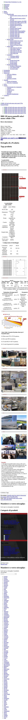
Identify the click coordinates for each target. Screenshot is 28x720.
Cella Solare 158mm (15, 49)
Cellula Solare (7, 533)
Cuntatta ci (6, 95)
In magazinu (7, 70)
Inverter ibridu (13, 63)
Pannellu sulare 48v (15, 36)
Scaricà (5, 85)
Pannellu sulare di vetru (9, 549)
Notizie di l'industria (12, 81)
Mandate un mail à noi (9, 138)
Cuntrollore (9, 54)
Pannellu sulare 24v (15, 33)
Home (5, 11)
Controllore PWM (14, 57)
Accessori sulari (14, 68)
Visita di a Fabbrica (11, 74)
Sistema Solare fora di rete (16, 40)
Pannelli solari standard (15, 24)
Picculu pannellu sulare (9, 550)
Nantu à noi (6, 73)
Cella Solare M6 (14, 53)
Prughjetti (9, 75)
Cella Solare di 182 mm (16, 50)
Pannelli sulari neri (14, 29)
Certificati (9, 77)
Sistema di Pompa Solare (16, 45)
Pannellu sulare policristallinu (17, 32)
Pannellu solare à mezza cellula (11, 547)
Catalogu (9, 88)
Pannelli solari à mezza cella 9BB (18, 21)
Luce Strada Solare (14, 67)
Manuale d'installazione (12, 94)
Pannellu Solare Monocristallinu (11, 552)
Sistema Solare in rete (15, 42)
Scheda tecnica (10, 89)
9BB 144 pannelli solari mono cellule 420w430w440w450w (11, 499)
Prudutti (6, 12)
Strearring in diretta (11, 78)
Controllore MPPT (14, 56)
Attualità (6, 80)
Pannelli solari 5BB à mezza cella (18, 22)
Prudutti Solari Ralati (12, 64)
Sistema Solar (10, 39)
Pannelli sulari (10, 14)
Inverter (9, 59)
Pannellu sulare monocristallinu (17, 31)
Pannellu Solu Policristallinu (11, 553)
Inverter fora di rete (14, 60)
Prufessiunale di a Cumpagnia (14, 87)
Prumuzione (7, 71)
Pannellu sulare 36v (15, 35)
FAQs (5, 84)
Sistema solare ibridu (15, 43)
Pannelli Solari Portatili (15, 28)
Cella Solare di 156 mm (16, 47)
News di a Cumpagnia (12, 82)
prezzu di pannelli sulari (16, 38)
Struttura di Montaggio (15, 66)
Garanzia (9, 92)
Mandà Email (4, 564)
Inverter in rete (13, 61)
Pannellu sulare (7, 530)
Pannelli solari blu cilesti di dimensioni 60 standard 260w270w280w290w (13, 496)
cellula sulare (10, 46)
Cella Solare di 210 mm (16, 52)
